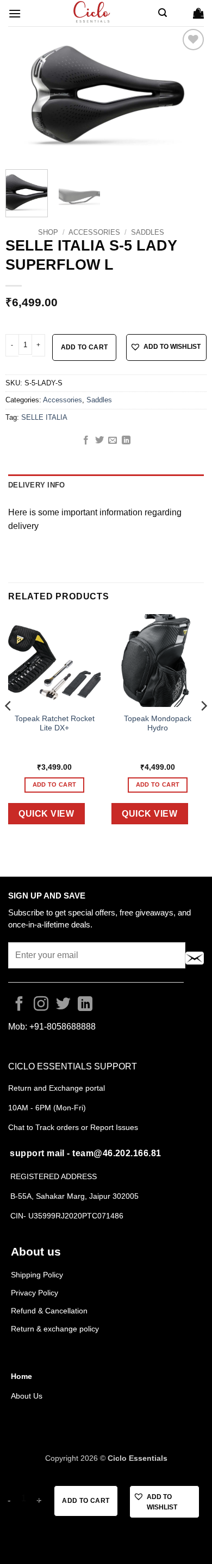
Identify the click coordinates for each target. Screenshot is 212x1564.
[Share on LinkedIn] (126, 440)
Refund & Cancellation (50, 1310)
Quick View (46, 813)
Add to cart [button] (55, 784)
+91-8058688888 (62, 1026)
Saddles (147, 232)
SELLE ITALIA (44, 417)
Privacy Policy (34, 1292)
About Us (26, 1395)
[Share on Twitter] (99, 440)
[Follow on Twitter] (63, 1005)
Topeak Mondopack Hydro (157, 724)
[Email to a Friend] (112, 440)
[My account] (179, 13)
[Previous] (23, 93)
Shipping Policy (37, 1274)
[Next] (189, 93)
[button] (14, 13)
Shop (48, 232)
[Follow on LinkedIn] (85, 1005)
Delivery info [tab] (36, 485)
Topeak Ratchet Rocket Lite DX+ (55, 724)
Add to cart (84, 347)
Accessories (94, 232)
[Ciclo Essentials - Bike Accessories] (92, 13)
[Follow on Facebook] (19, 1005)
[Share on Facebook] (86, 440)
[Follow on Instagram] (41, 1005)
